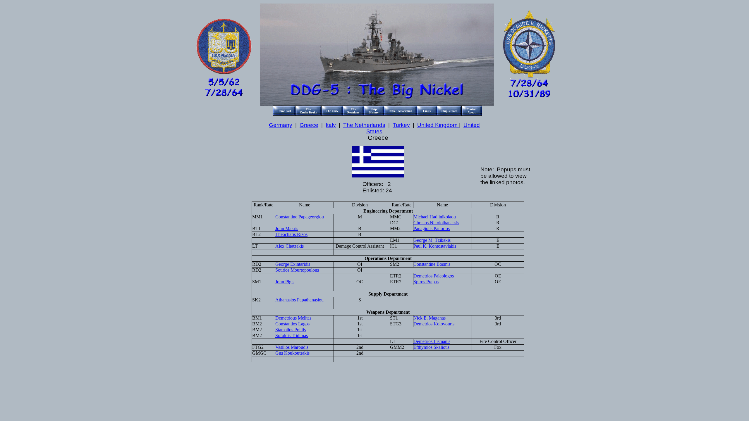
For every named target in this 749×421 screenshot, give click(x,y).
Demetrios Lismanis (431, 341)
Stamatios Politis (290, 329)
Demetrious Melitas (293, 317)
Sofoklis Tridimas (291, 335)
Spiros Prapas (426, 281)
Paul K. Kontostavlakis (434, 246)
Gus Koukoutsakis (292, 353)
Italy (331, 125)
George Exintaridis (292, 264)
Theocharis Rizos (291, 234)
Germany (280, 125)
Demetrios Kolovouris (433, 323)
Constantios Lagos (292, 323)
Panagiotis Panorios (431, 228)
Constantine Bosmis (431, 264)
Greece (309, 125)
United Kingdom (438, 125)
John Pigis (284, 281)
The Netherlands (364, 125)
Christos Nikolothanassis (436, 222)
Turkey (401, 125)
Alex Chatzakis (289, 246)
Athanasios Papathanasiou (299, 299)
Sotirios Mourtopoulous (297, 270)
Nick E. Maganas (429, 317)
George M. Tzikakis (432, 240)
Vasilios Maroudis (291, 347)
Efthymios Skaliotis (431, 347)
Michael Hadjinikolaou (434, 216)
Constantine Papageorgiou (299, 216)
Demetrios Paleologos (433, 275)
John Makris (286, 228)
